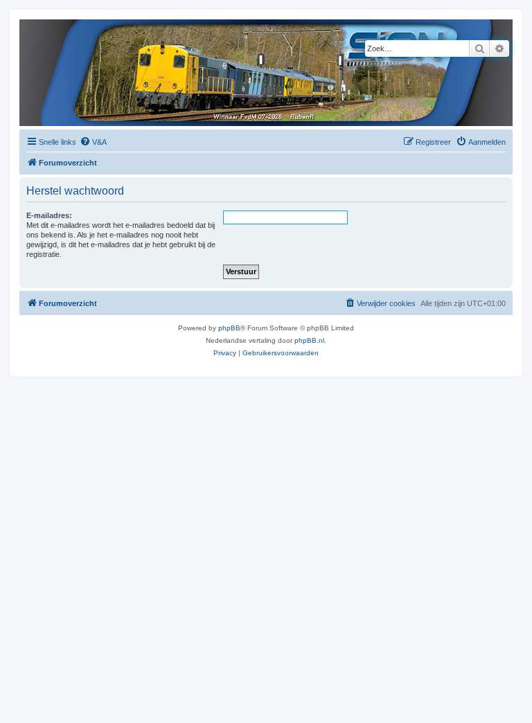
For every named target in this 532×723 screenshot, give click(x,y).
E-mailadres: (49, 215)
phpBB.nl (309, 340)
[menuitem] (93, 142)
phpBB (229, 328)
